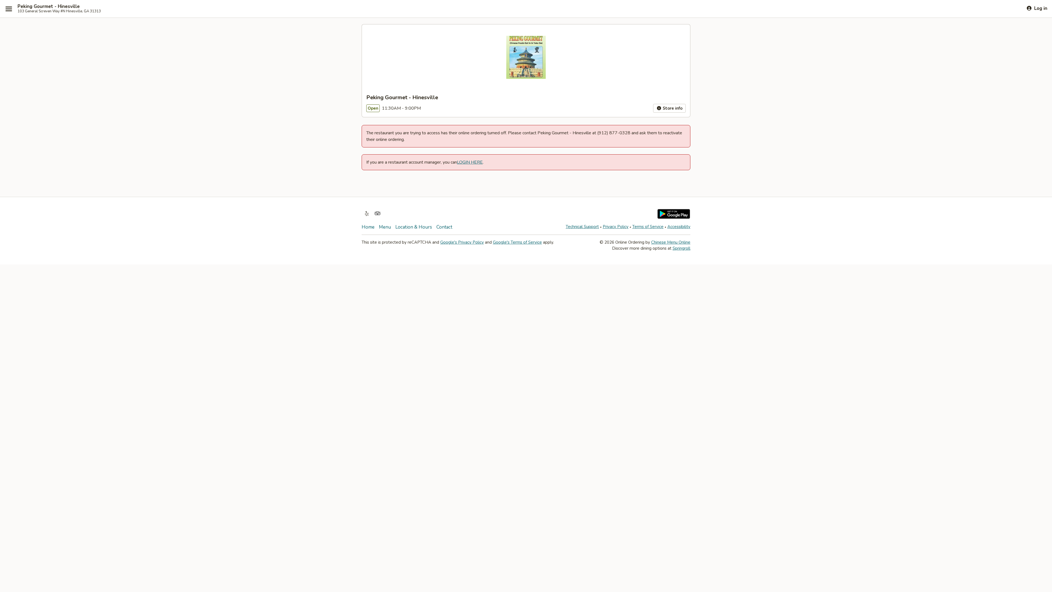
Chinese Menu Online (670, 242)
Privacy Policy (615, 226)
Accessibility (678, 226)
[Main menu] (9, 9)
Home (368, 227)
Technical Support (582, 226)
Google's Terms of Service (517, 242)
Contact (444, 227)
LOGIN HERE (470, 162)
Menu (385, 227)
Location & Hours (413, 227)
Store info (672, 108)
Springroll (681, 248)
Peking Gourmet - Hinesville (49, 6)
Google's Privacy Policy (462, 242)
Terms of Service (648, 226)
